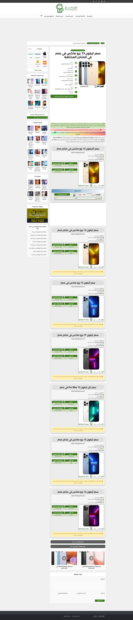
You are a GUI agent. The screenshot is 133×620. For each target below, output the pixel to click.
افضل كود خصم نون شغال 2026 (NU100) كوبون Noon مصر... (37, 215)
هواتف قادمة (101, 616)
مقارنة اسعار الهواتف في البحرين (38, 254)
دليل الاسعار (69, 16)
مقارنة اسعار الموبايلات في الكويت (38, 245)
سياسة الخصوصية (67, 616)
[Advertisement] (66, 29)
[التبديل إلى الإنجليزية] (41, 15)
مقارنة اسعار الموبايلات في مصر (93, 43)
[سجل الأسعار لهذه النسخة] (74, 195)
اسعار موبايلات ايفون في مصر (77, 546)
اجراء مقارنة (59, 16)
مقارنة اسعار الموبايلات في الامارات (38, 238)
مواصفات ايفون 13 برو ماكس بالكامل (63, 96)
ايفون (44, 57)
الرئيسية (89, 16)
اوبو (31, 57)
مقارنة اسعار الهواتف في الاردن (39, 241)
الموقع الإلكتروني (62, 593)
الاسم (102, 593)
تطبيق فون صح (49, 16)
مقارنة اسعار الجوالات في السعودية (38, 235)
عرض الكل (30, 49)
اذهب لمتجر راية (63, 194)
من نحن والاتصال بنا (76, 616)
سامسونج (37, 57)
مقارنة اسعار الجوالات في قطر (39, 251)
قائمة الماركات (80, 16)
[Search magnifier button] (46, 117)
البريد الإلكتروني (81, 593)
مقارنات (95, 616)
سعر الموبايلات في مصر (78, 542)
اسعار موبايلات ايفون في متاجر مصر (78, 50)
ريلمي (37, 66)
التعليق (102, 579)
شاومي (44, 66)
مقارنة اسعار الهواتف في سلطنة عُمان (37, 248)
